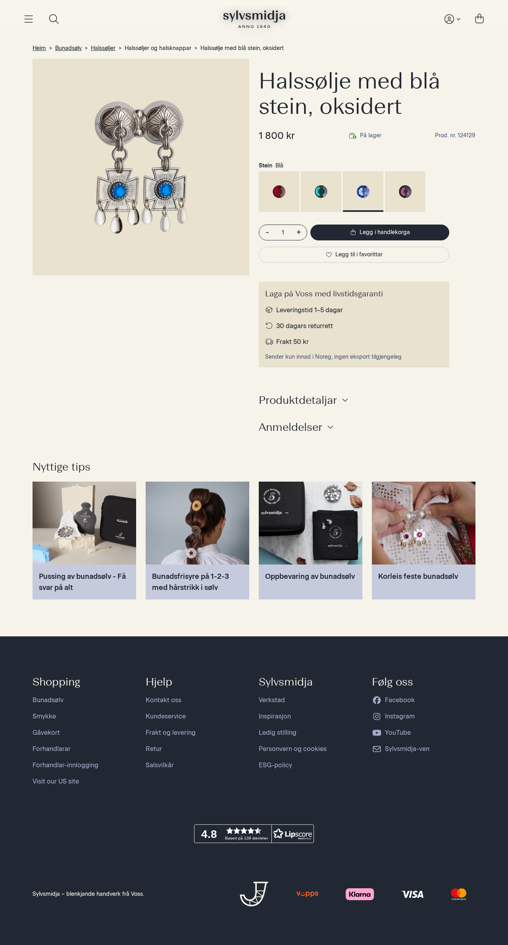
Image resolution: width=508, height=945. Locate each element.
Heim (39, 48)
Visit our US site (56, 781)
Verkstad (272, 700)
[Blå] (363, 191)
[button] (254, 833)
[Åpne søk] (54, 19)
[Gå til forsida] (254, 19)
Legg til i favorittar (359, 254)
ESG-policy (275, 765)
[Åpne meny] (28, 19)
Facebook (400, 700)
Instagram (400, 716)
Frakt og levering (171, 732)
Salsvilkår (160, 765)
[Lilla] (405, 191)
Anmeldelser (290, 427)
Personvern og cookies (293, 749)
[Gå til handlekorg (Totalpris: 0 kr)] (479, 19)
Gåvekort (46, 732)
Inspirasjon (275, 716)
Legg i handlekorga (385, 232)
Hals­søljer (103, 48)
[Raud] (279, 191)
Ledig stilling (277, 732)
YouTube (398, 732)
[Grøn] (321, 191)
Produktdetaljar (298, 400)
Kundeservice (166, 716)
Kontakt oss (163, 700)
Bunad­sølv (68, 48)
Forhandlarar (52, 749)
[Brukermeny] (452, 19)
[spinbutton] (283, 232)
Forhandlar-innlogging (65, 765)
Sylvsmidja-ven (407, 749)
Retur (154, 749)
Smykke (44, 716)
